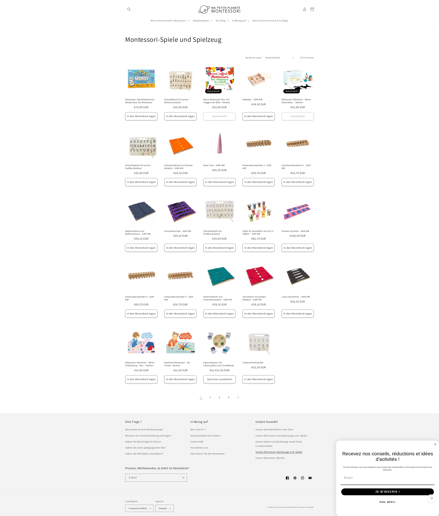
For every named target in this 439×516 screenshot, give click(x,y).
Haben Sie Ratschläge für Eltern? (143, 441)
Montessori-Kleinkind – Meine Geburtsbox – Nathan (296, 101)
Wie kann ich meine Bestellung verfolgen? (148, 435)
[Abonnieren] (183, 478)
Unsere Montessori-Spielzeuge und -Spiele (279, 451)
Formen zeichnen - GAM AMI (295, 231)
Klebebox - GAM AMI (252, 99)
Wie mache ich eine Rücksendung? (144, 429)
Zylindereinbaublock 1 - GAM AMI (296, 167)
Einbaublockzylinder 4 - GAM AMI (139, 298)
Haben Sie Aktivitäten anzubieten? (144, 453)
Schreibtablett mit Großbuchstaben (212, 232)
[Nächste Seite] (238, 397)
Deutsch (163, 508)
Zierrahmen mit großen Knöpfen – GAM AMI (254, 298)
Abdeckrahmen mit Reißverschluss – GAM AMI (138, 232)
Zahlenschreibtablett (252, 362)
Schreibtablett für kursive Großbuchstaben (138, 167)
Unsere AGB (196, 441)
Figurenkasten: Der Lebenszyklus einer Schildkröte (218, 364)
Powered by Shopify (305, 507)
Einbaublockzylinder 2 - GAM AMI (256, 167)
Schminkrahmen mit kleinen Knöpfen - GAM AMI (178, 167)
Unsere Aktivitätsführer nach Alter (274, 429)
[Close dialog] (435, 444)
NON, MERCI (387, 502)
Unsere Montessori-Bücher (270, 457)
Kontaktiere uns (199, 447)
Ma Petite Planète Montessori (285, 507)
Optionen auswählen (219, 379)
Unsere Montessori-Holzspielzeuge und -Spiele (281, 435)
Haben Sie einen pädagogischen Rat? (145, 447)
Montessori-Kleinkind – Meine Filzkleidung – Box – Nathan (139, 364)
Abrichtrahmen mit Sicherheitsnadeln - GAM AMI (217, 298)
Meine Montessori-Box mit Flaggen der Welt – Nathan (216, 101)
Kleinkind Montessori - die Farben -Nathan (177, 364)
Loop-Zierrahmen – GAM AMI (296, 296)
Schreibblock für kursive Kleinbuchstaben (176, 101)
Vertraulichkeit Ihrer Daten (205, 435)
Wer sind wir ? (198, 429)
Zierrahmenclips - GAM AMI (177, 231)
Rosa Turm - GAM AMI (214, 165)
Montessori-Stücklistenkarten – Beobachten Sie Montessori (140, 101)
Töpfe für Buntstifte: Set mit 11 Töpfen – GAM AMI (258, 232)
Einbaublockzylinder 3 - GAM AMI (178, 298)
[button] (129, 9)
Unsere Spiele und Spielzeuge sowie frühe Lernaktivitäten (279, 443)
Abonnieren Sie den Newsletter (207, 453)
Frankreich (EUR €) (138, 508)
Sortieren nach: (253, 57)
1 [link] (201, 397)
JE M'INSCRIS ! (387, 491)
